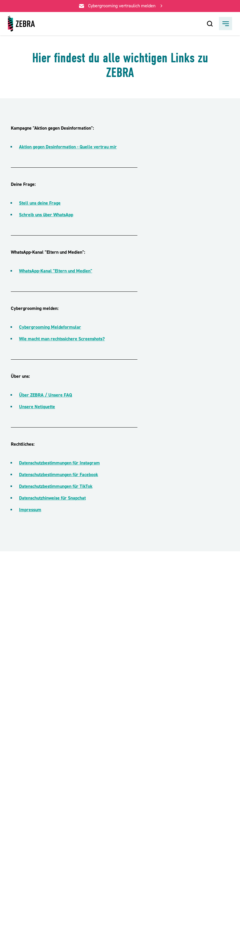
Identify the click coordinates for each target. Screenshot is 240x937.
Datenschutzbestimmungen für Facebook (58, 475)
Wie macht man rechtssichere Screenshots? (62, 339)
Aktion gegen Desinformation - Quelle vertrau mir (68, 147)
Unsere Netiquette (37, 407)
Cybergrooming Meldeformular (50, 327)
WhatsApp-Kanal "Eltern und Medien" (55, 271)
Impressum (30, 510)
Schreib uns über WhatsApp (46, 215)
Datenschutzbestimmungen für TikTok (55, 486)
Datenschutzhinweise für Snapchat (52, 498)
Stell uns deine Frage (40, 203)
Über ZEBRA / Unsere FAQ (45, 395)
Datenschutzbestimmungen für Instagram (59, 463)
